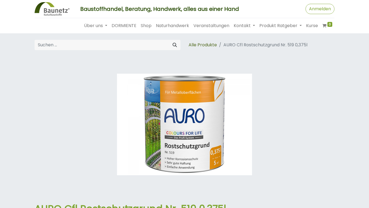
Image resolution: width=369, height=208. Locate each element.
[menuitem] (124, 25)
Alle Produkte (203, 45)
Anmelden (320, 9)
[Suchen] (174, 45)
